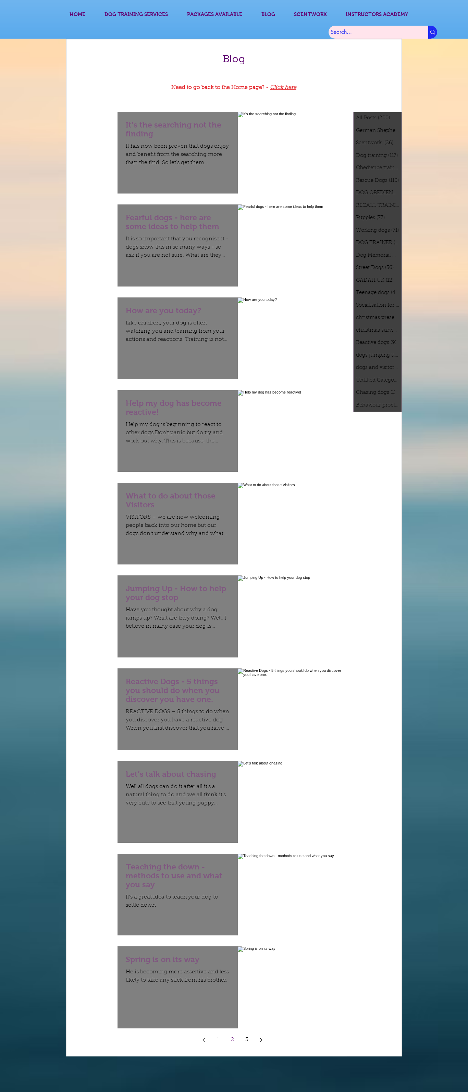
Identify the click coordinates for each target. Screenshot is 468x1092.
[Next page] (261, 1040)
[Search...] (432, 32)
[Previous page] (203, 1040)
